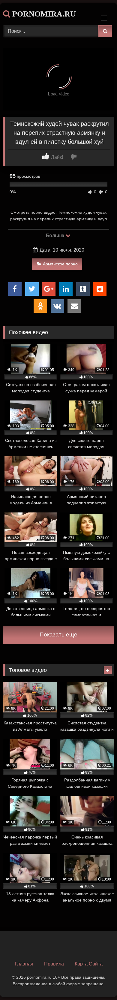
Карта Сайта (89, 963)
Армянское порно (60, 263)
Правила (54, 963)
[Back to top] (98, 982)
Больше (55, 235)
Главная (24, 963)
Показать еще (58, 634)
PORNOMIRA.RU (43, 14)
